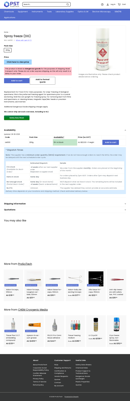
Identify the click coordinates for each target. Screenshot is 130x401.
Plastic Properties (83, 382)
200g (8, 50)
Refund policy (38, 385)
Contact (57, 382)
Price (6, 57)
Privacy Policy (38, 379)
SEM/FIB (118, 11)
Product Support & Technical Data (83, 372)
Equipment (23, 11)
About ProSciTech (40, 365)
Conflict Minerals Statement (39, 374)
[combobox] (46, 4)
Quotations (10, 209)
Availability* (59, 137)
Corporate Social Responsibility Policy (41, 369)
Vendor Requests (61, 376)
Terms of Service (39, 382)
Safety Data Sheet (17, 118)
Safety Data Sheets (83, 365)
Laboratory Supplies (65, 11)
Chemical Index (82, 368)
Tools (49, 11)
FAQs (56, 365)
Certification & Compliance (60, 372)
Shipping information (15, 203)
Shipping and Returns (62, 368)
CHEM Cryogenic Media (33, 309)
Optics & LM (83, 11)
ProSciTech (25, 264)
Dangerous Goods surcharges (83, 377)
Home (6, 32)
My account (59, 386)
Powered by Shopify (72, 397)
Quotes (57, 379)
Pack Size (8, 46)
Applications (9, 17)
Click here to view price (18, 62)
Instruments (37, 11)
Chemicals (9, 11)
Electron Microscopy (101, 11)
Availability (10, 130)
